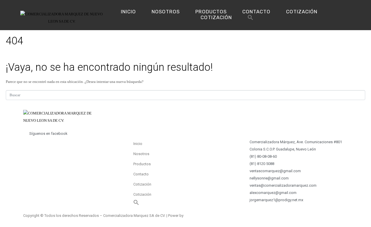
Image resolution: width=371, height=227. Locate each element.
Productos (211, 11)
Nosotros (166, 11)
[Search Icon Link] (250, 19)
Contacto (256, 11)
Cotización (301, 11)
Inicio (128, 11)
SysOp (189, 215)
